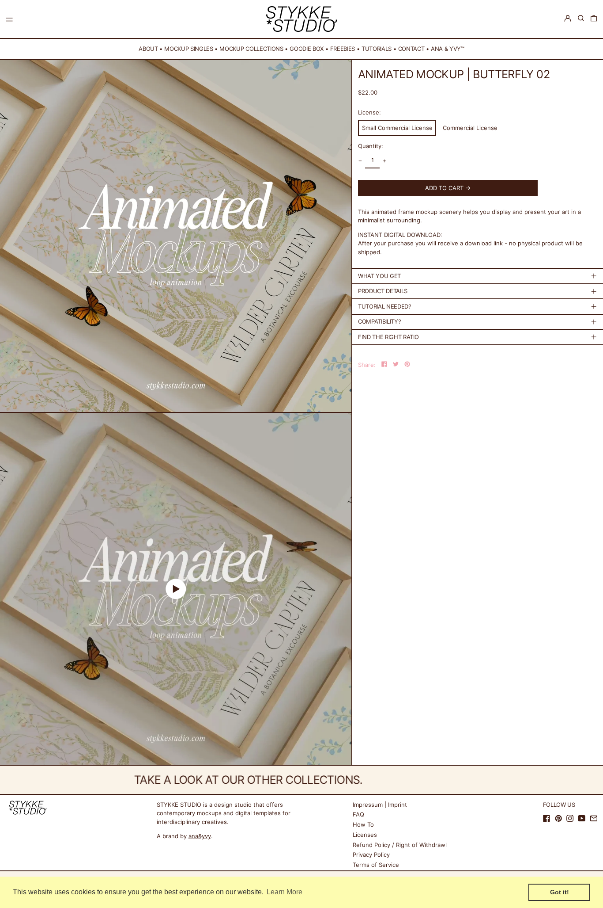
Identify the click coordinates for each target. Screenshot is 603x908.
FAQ (358, 814)
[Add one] (385, 161)
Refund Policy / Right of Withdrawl (400, 844)
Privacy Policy (371, 854)
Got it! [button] (559, 892)
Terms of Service (376, 864)
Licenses (365, 834)
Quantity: (370, 145)
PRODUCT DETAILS (382, 290)
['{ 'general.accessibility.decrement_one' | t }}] (360, 161)
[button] (580, 18)
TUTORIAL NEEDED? (384, 306)
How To (363, 824)
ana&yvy (199, 835)
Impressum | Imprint (380, 804)
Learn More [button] (284, 892)
